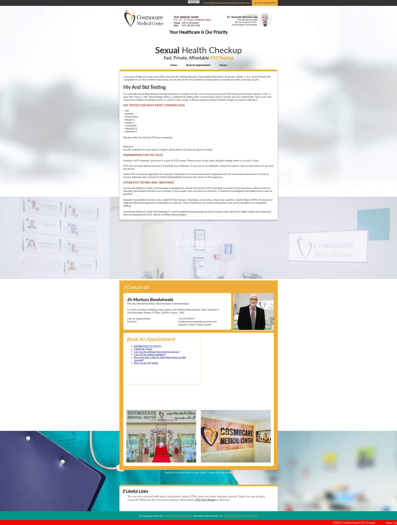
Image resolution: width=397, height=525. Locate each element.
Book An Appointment (198, 64)
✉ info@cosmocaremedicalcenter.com (226, 2)
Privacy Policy (250, 515)
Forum (223, 64)
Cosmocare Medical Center (178, 515)
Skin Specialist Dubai (230, 515)
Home (173, 64)
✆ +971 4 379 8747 (264, 2)
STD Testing (221, 57)
